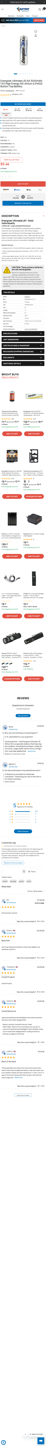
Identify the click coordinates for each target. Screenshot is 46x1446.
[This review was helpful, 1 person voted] (38, 1042)
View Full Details (11, 160)
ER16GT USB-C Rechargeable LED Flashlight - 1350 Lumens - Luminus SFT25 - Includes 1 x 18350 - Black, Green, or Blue (12, 655)
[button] (40, 9)
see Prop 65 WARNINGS (31, 329)
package (13, 881)
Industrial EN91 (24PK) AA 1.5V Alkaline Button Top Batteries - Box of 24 (33, 413)
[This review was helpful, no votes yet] (38, 921)
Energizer (10, 91)
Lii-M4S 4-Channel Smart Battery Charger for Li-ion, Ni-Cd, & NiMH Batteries (11, 536)
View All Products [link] (10, 377)
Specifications (10, 333)
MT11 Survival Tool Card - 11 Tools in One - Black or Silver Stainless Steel (33, 473)
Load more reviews (23, 1095)
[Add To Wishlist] (36, 31)
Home (3, 26)
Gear (27, 16)
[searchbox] (12, 871)
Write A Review (23, 831)
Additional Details (12, 363)
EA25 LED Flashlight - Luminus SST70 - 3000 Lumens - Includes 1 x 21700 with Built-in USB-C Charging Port (33, 655)
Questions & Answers (23, 705)
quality (21, 881)
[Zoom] (23, 50)
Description (10, 216)
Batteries (11, 16)
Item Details (9, 292)
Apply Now (39, 20)
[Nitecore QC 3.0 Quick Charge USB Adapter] (33, 519)
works (29, 881)
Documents (8, 357)
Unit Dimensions (11, 339)
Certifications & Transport (16, 345)
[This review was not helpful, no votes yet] (42, 921)
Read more (32, 751)
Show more (6, 886)
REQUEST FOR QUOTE (23, 203)
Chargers (35, 16)
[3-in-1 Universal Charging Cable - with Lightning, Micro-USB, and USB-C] (12, 578)
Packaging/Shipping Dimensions (18, 351)
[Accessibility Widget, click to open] (3, 1442)
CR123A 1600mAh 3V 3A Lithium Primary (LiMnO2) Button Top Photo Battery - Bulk (11, 413)
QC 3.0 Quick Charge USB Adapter (33, 535)
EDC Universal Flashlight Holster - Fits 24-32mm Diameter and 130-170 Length (33, 596)
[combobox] (36, 891)
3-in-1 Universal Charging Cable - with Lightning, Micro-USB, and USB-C (12, 596)
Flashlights (20, 16)
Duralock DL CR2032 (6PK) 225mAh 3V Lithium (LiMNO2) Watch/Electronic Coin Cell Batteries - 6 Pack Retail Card (12, 473)
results (5, 881)
